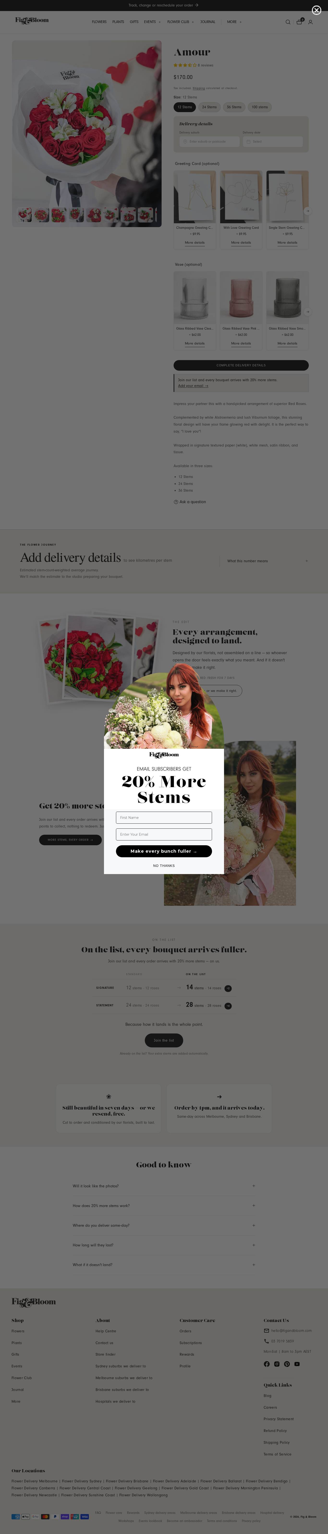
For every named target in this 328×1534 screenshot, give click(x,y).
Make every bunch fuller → (164, 851)
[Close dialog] (316, 10)
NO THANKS (164, 866)
